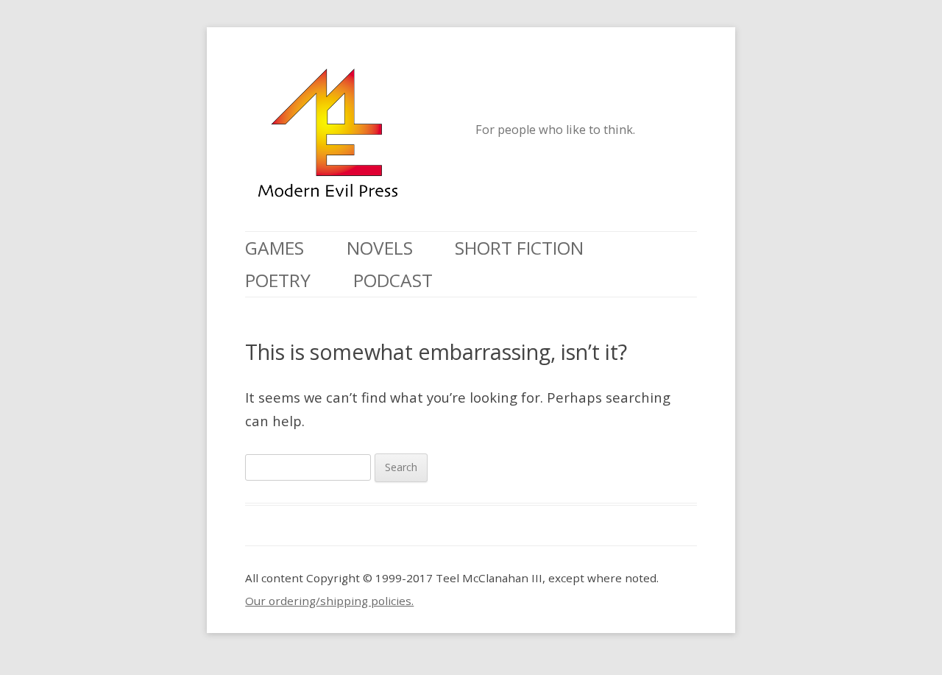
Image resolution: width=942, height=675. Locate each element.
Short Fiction (519, 248)
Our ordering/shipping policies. (329, 600)
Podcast (393, 280)
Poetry (278, 280)
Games (274, 248)
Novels (380, 248)
